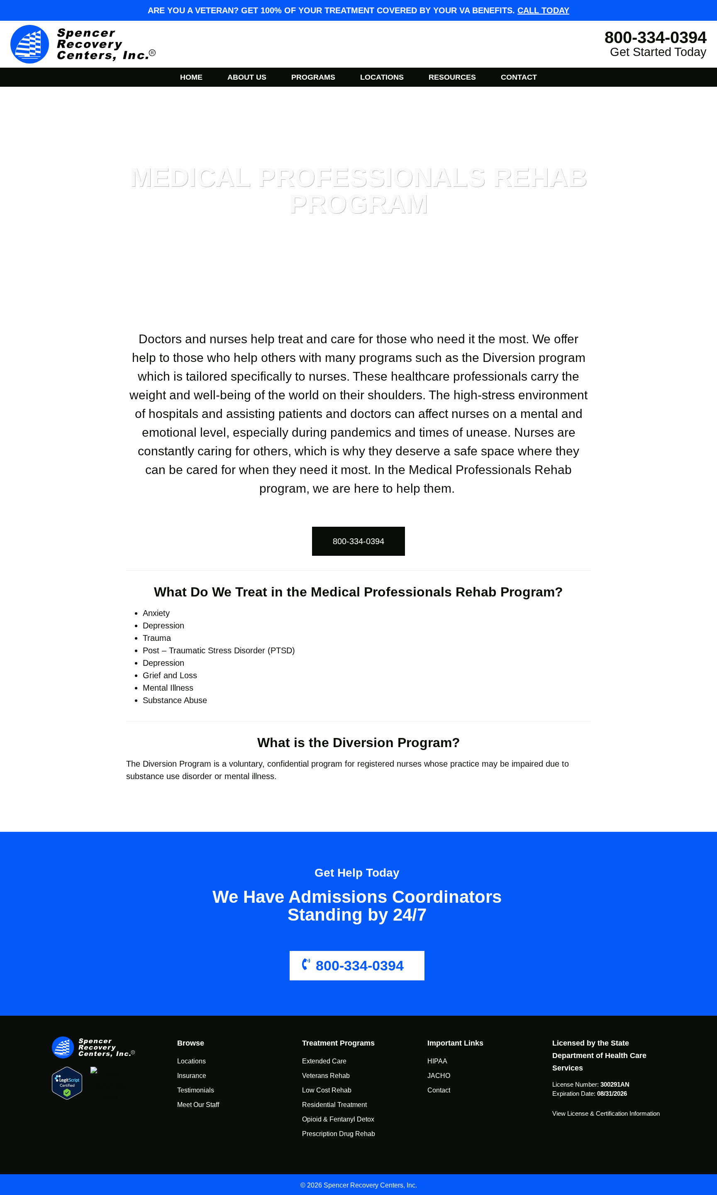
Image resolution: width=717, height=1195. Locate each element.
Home (191, 77)
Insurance (191, 1075)
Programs (313, 77)
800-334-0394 (360, 965)
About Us (246, 77)
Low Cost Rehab (326, 1090)
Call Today (543, 10)
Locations (382, 77)
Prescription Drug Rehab (338, 1133)
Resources (452, 77)
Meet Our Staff (198, 1104)
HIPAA (437, 1061)
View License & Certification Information (606, 1113)
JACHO (438, 1075)
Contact (519, 77)
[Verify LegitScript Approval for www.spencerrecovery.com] (67, 1083)
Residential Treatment (334, 1104)
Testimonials (195, 1090)
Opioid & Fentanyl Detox (338, 1119)
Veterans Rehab (326, 1075)
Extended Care (324, 1061)
